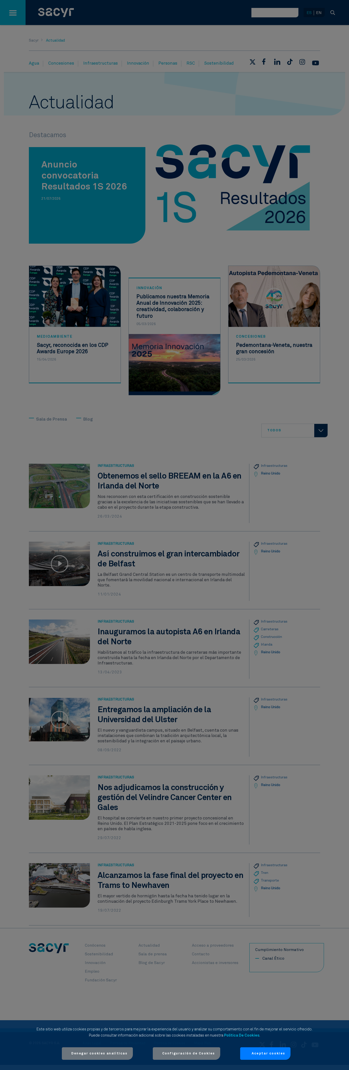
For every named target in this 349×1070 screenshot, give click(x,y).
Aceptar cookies (268, 1053)
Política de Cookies (241, 1035)
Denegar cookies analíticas (99, 1053)
